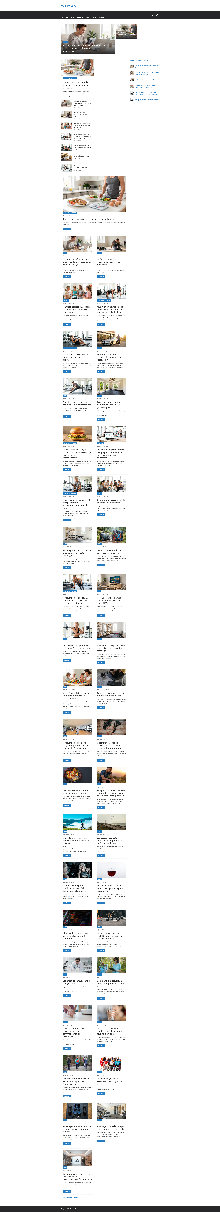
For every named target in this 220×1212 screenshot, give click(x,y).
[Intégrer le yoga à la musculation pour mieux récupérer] (66, 116)
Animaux (85, 13)
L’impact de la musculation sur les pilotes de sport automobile (76, 936)
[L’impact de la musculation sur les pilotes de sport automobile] (77, 918)
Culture (100, 13)
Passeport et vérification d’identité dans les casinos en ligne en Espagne (82, 103)
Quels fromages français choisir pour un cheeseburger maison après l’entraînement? (77, 453)
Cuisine (93, 13)
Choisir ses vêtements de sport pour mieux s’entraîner (82, 166)
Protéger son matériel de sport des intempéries (109, 551)
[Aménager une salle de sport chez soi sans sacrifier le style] (111, 1111)
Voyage (101, 17)
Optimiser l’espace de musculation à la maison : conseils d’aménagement (109, 745)
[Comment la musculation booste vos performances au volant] (111, 965)
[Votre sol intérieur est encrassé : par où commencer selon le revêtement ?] (77, 1013)
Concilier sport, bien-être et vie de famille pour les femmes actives (76, 1081)
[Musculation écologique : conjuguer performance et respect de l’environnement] (77, 727)
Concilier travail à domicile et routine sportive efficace (111, 694)
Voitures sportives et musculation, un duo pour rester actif (81, 156)
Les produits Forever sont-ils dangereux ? (77, 982)
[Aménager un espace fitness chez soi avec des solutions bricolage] (111, 630)
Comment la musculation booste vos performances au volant (111, 983)
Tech (94, 17)
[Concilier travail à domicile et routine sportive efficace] (111, 677)
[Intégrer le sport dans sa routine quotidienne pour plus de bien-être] (111, 1013)
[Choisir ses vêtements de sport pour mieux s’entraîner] (66, 168)
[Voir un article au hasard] (157, 15)
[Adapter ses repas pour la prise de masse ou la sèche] (77, 67)
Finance (126, 13)
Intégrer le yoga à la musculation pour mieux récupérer (81, 114)
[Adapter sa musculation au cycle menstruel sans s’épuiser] (66, 148)
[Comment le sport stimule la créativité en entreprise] (111, 484)
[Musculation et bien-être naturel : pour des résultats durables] (77, 822)
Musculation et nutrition (71, 13)
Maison (141, 13)
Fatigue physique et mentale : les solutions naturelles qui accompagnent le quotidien (111, 793)
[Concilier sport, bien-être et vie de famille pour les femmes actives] (77, 1063)
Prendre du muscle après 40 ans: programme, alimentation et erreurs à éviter (76, 503)
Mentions (77, 1197)
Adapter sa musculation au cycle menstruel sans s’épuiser (82, 146)
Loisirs (133, 13)
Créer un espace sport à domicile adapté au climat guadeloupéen (109, 405)
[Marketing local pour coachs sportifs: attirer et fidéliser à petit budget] (88, 25)
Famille (118, 13)
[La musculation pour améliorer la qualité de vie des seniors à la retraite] (77, 870)
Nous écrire (67, 1197)
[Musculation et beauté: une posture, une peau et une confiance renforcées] (77, 582)
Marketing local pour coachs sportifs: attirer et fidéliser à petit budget (85, 46)
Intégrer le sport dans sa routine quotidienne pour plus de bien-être (109, 1031)
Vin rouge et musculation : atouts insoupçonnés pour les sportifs (110, 888)
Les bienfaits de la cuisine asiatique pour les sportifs (75, 791)
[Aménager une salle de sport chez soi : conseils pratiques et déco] (77, 1111)
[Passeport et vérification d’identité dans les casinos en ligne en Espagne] (66, 105)
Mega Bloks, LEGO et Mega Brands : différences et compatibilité (76, 696)
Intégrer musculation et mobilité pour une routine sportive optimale (109, 936)
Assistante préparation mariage (139, 60)
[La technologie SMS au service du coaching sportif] (111, 1063)
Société (88, 17)
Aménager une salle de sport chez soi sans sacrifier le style (111, 1127)
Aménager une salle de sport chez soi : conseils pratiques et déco (77, 1129)
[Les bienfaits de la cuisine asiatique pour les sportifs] (77, 775)
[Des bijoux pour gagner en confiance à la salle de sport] (77, 630)
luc (74, 51)
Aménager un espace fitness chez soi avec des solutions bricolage (111, 648)
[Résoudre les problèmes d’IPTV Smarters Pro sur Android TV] (111, 582)
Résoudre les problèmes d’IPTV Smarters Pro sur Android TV (109, 600)
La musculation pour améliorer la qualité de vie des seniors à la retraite (75, 888)
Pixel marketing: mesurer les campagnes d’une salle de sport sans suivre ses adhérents (111, 453)
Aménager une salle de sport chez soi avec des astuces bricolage (77, 553)
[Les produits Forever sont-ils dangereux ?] (77, 965)
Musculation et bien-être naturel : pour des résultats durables (76, 841)
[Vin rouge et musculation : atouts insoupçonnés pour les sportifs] (111, 870)
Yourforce (69, 6)
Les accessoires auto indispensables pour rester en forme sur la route (110, 840)
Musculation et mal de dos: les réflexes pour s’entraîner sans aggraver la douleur (82, 136)
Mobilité (65, 17)
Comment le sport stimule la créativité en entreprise (111, 501)
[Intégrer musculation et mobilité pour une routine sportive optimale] (111, 918)
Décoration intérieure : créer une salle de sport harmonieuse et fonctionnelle (77, 1176)
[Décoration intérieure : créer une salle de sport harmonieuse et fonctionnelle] (77, 1158)
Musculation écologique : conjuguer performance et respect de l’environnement (76, 745)
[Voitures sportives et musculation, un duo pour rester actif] (66, 158)
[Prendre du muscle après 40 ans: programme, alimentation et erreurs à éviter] (77, 484)
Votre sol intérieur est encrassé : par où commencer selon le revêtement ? (73, 1032)
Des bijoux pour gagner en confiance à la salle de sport (76, 646)
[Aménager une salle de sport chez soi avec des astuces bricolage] (77, 535)
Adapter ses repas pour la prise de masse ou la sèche (126, 33)
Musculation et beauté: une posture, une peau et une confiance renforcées (76, 600)
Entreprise (109, 13)
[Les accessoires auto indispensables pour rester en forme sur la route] (111, 822)
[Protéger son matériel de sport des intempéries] (111, 535)
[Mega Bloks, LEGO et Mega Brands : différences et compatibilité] (77, 677)
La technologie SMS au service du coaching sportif (110, 1080)
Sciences (80, 17)
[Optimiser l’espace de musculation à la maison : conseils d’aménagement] (111, 727)
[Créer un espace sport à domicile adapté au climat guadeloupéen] (111, 386)
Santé (73, 17)
